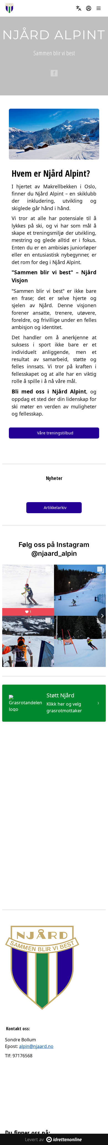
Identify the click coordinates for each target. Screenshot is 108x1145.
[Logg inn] (89, 8)
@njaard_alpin (54, 553)
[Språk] (79, 8)
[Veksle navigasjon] (99, 8)
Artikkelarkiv (55, 507)
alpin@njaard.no (36, 1046)
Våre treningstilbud (55, 432)
